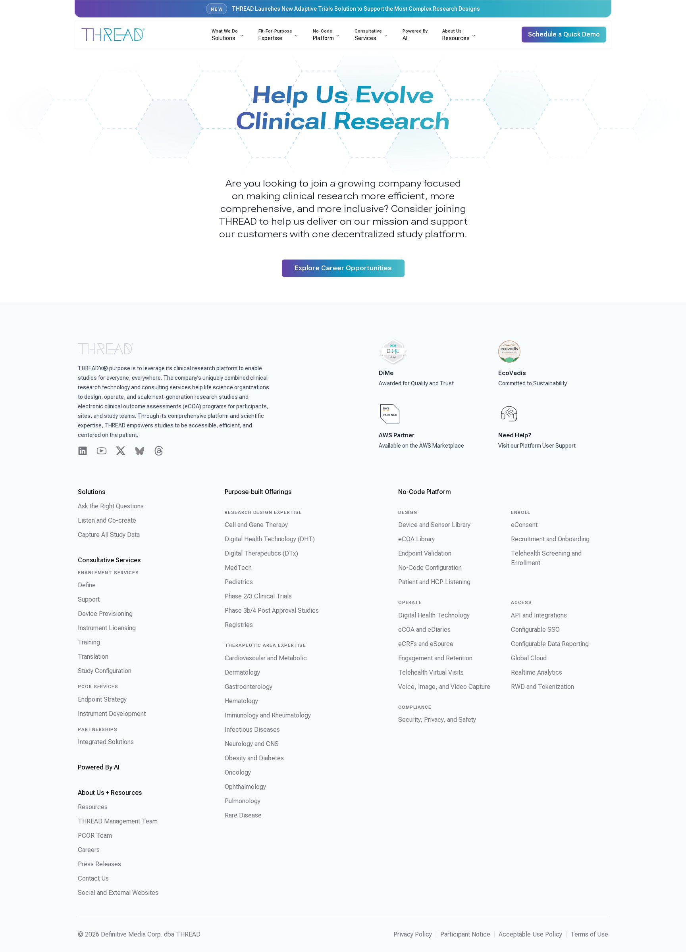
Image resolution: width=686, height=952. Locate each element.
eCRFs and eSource (425, 644)
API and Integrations (539, 615)
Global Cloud (529, 658)
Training (89, 642)
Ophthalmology (245, 786)
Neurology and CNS (252, 744)
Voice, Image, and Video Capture (444, 686)
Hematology (241, 701)
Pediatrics (239, 582)
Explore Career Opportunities (343, 268)
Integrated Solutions (106, 742)
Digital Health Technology (434, 615)
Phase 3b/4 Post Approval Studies (272, 610)
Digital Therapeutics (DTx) (261, 553)
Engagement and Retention (435, 658)
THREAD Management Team (118, 821)
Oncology (238, 772)
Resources (93, 807)
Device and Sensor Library (434, 525)
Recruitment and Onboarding (550, 539)
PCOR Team (95, 835)
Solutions (91, 492)
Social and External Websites (118, 892)
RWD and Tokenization (542, 686)
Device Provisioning (105, 613)
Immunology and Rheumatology (268, 715)
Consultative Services (109, 560)
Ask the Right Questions (111, 506)
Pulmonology (242, 801)
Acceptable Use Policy (530, 934)
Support (89, 599)
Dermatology (242, 672)
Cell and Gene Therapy (256, 525)
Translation (93, 656)
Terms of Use (589, 934)
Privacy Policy (412, 934)
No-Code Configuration (430, 567)
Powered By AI (98, 767)
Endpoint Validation (424, 553)
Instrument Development (112, 713)
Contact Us (93, 878)
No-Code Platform (424, 492)
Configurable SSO (535, 629)
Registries (239, 625)
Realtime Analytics (536, 672)
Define (87, 585)
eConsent (524, 525)
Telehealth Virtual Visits (431, 672)
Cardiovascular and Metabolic (266, 658)
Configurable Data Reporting (550, 644)
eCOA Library (416, 539)
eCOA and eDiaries (424, 629)
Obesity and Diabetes (254, 758)
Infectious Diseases (252, 729)
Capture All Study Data (109, 535)
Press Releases (99, 864)
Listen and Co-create (107, 520)
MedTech (238, 567)
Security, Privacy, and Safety (437, 719)
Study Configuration (104, 671)
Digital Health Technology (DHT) (270, 539)
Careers (89, 850)
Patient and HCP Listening (434, 582)
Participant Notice (465, 934)
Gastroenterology (248, 686)
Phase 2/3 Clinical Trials (258, 596)
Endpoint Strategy (102, 699)
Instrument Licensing (107, 628)
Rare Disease (243, 815)
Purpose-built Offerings (258, 492)
